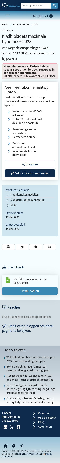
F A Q (41, 422)
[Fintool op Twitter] (11, 427)
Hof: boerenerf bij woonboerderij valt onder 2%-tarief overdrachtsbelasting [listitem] (29, 378)
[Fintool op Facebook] (18, 427)
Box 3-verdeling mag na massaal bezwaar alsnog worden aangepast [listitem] (28, 369)
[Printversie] (8, 247)
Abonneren (45, 427)
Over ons (43, 413)
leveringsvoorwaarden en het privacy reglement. (27, 455)
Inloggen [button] (31, 164)
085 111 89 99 (10, 420)
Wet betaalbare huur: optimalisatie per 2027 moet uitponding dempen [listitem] (30, 359)
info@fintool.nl (11, 417)
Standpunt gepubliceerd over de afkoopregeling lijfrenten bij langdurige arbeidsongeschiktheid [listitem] (30, 389)
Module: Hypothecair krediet (27, 200)
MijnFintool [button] (41, 16)
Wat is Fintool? (47, 418)
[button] (21, 446)
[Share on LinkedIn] (22, 247)
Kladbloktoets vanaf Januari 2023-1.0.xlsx (30, 281)
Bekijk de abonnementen (31, 173)
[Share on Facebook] (35, 247)
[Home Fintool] (11, 4)
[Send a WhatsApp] (49, 247)
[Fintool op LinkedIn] (5, 427)
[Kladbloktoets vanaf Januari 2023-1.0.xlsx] (7, 280)
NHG (13, 205)
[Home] (6, 446)
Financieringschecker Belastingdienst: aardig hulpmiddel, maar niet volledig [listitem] (30, 400)
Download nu (30, 291)
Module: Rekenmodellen (24, 195)
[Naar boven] (13, 446)
